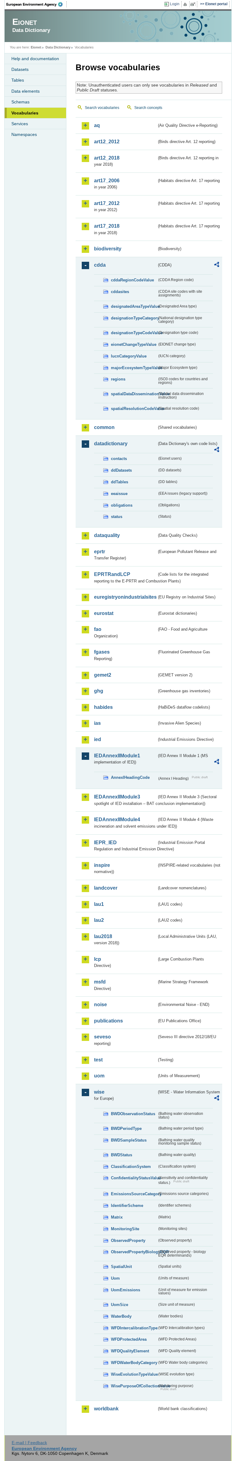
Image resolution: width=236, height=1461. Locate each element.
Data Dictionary (57, 47)
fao (97, 629)
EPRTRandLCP (112, 574)
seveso (102, 1036)
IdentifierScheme (127, 1205)
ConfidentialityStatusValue (134, 1178)
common (104, 427)
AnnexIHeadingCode (130, 777)
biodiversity (107, 248)
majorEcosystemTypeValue (134, 367)
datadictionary (111, 443)
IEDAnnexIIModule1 (117, 755)
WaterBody (121, 1316)
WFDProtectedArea (129, 1339)
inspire (102, 865)
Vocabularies (24, 112)
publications (108, 1020)
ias (97, 723)
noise (100, 1004)
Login (174, 4)
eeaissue (119, 493)
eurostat (103, 613)
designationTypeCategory (134, 318)
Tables (17, 80)
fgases (102, 652)
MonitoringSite (125, 1229)
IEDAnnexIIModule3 (117, 796)
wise (99, 1092)
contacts (119, 458)
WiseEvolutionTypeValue (134, 1374)
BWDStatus (121, 1155)
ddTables (119, 482)
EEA (36, 4)
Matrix (117, 1217)
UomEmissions (125, 1290)
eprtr (99, 551)
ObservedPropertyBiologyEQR (134, 1252)
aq (97, 125)
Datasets (20, 69)
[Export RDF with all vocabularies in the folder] (216, 265)
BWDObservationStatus (133, 1113)
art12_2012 (107, 141)
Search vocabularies (102, 108)
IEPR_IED (105, 842)
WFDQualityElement (130, 1351)
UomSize (119, 1304)
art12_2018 (107, 157)
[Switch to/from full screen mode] (194, 4)
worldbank (106, 1408)
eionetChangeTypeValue (133, 344)
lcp (97, 959)
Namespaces (24, 134)
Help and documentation (35, 58)
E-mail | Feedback (29, 1442)
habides (103, 707)
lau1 (99, 904)
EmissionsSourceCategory (134, 1194)
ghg (98, 691)
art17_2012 (107, 203)
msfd (100, 981)
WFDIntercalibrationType (134, 1328)
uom (99, 1075)
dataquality (107, 535)
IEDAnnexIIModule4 (117, 819)
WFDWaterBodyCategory (134, 1362)
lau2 (99, 920)
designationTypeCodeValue (134, 332)
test (98, 1059)
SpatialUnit (121, 1266)
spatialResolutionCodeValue (134, 408)
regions (118, 379)
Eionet (36, 47)
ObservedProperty (128, 1240)
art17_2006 (107, 180)
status (116, 516)
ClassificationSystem (131, 1166)
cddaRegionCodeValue (132, 280)
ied (97, 739)
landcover (105, 888)
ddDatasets (121, 470)
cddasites (120, 291)
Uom (115, 1278)
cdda (100, 265)
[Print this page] (186, 4)
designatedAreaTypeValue (134, 306)
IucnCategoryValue (129, 356)
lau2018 (103, 936)
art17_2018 (107, 226)
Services (19, 123)
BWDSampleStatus (129, 1140)
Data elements (25, 91)
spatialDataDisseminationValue (134, 394)
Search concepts (148, 108)
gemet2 (102, 675)
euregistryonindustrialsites (125, 597)
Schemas (20, 101)
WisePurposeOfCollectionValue (134, 1386)
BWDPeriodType (126, 1128)
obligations (121, 505)
